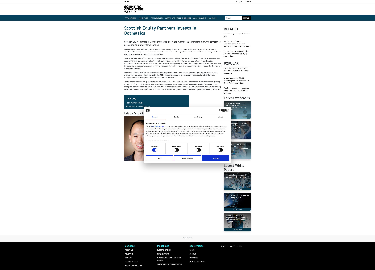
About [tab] (220, 117)
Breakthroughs (199, 18)
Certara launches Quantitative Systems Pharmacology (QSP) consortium (236, 53)
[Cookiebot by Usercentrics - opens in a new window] (220, 110)
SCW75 (168, 18)
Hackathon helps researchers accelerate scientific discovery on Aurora (236, 70)
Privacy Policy (131, 262)
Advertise (129, 254)
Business (146, 106)
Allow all (216, 158)
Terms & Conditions (133, 266)
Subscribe (193, 258)
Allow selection (187, 158)
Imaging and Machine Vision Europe (169, 259)
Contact (128, 258)
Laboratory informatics (134, 106)
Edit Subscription (197, 262)
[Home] (133, 7)
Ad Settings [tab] (198, 117)
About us (129, 250)
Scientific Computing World (169, 264)
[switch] (176, 150)
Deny (159, 158)
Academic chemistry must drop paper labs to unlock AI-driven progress (236, 90)
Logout (192, 254)
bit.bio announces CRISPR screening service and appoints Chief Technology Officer (236, 80)
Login (191, 250)
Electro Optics (164, 250)
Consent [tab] (155, 117)
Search (246, 18)
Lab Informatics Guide (181, 18)
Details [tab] (176, 117)
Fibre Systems (163, 254)
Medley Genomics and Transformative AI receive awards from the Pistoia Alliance (237, 43)
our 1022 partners (157, 126)
